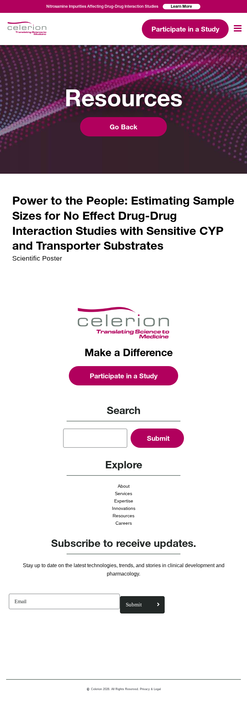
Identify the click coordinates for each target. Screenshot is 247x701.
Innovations (123, 508)
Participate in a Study (185, 29)
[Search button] (157, 438)
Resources (123, 515)
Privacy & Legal (150, 689)
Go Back (123, 127)
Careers (123, 523)
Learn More (181, 6)
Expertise (123, 500)
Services (123, 493)
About (124, 486)
